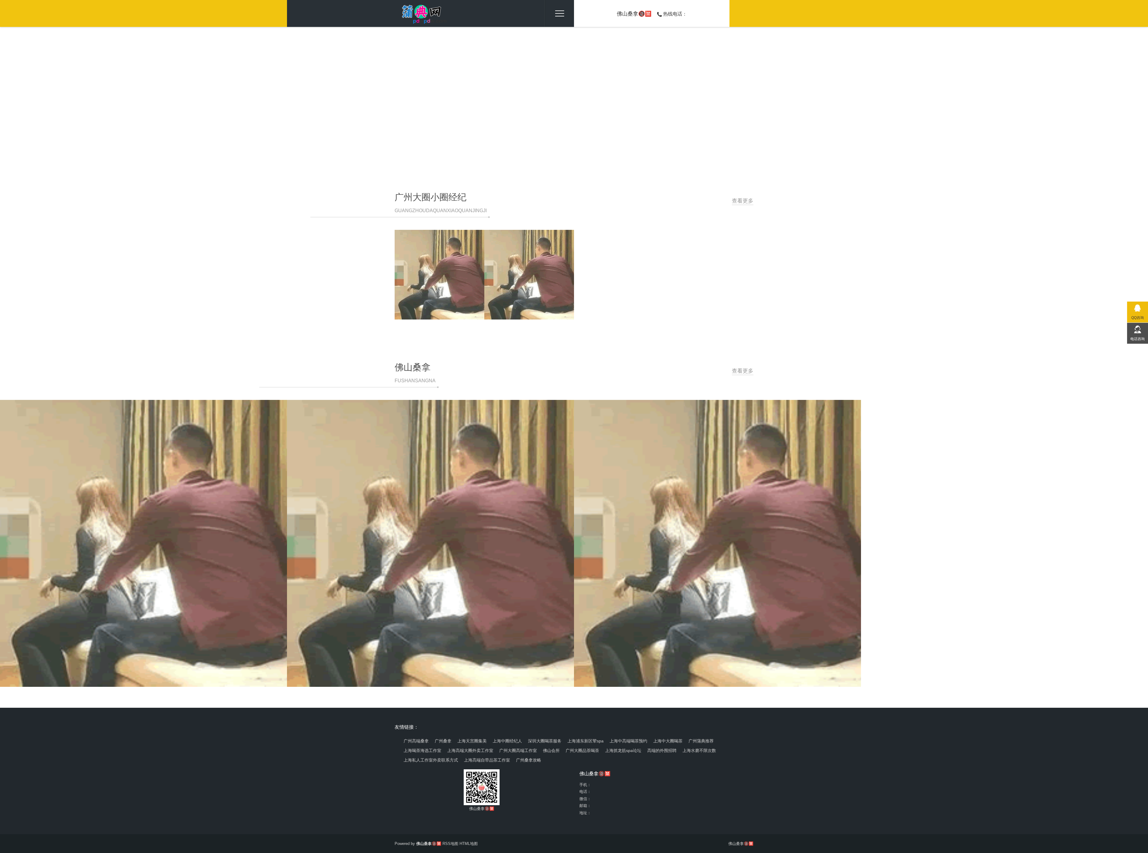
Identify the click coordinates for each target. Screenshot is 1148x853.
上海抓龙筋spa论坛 (623, 750)
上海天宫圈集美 (472, 741)
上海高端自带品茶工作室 (487, 760)
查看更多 (742, 201)
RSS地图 (450, 843)
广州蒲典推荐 (701, 741)
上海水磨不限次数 (699, 750)
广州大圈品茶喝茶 (582, 750)
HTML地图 (468, 843)
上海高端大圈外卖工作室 (470, 750)
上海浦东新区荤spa (585, 741)
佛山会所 (551, 750)
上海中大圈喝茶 (668, 741)
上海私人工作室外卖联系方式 (431, 760)
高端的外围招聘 (662, 750)
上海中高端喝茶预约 (628, 741)
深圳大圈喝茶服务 (544, 741)
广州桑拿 (443, 741)
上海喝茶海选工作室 (422, 750)
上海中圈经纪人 (507, 741)
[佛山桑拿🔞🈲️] (421, 13)
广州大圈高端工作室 (518, 750)
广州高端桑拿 (416, 741)
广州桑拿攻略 (528, 760)
